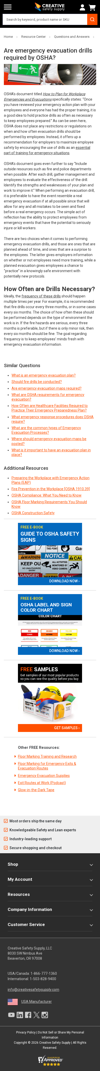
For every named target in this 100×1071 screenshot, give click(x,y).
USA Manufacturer (36, 1002)
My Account (20, 879)
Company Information (30, 909)
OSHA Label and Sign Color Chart (46, 607)
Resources (19, 894)
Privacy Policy (26, 1032)
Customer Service (26, 924)
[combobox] (50, 19)
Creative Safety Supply (55, 1042)
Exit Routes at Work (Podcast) (42, 783)
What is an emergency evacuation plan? (44, 375)
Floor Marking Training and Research (47, 756)
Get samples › (66, 728)
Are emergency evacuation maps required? (47, 388)
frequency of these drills (41, 296)
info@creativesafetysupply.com (33, 990)
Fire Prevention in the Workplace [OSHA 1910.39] (51, 489)
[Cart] (93, 7)
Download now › (64, 581)
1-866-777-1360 (44, 973)
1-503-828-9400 (43, 979)
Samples (39, 669)
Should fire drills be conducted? (37, 382)
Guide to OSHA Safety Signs (50, 537)
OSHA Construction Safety (33, 513)
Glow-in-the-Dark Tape (36, 790)
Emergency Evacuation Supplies (44, 776)
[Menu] (8, 7)
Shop (13, 864)
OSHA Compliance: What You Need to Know (47, 495)
